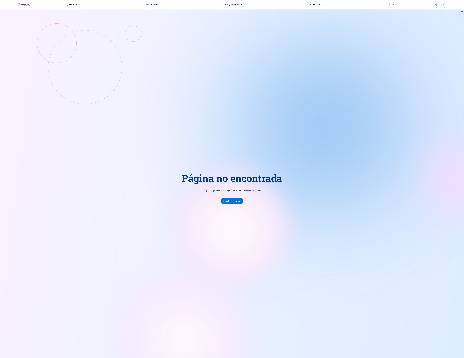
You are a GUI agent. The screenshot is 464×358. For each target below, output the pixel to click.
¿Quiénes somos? (73, 5)
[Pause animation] (462, 11)
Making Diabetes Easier (233, 5)
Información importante (315, 5)
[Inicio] (24, 4)
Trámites (392, 5)
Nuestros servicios (152, 5)
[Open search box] (444, 5)
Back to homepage (232, 201)
